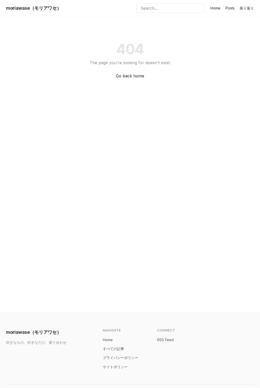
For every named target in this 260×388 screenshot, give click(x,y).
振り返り (247, 8)
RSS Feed (165, 340)
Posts (230, 8)
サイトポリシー (115, 367)
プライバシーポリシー (120, 357)
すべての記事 (113, 349)
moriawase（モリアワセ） (33, 8)
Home (215, 8)
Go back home (130, 75)
